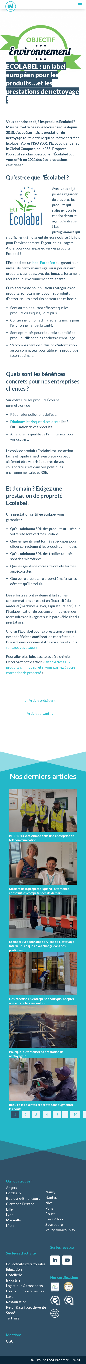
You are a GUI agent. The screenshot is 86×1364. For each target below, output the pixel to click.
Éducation (14, 1269)
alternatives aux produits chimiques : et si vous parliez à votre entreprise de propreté (40, 667)
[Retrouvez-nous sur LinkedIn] (55, 1260)
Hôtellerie (14, 1275)
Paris (49, 1208)
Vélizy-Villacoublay (60, 1230)
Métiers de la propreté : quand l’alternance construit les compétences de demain (39, 891)
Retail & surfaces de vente (26, 1307)
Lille (9, 1209)
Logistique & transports (24, 1285)
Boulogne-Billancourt (23, 1198)
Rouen (50, 1213)
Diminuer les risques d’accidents (35, 421)
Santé (10, 1312)
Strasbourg (54, 1224)
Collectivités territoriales (25, 1264)
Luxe (9, 1296)
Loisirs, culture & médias (25, 1291)
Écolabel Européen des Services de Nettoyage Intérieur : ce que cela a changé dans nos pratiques (41, 946)
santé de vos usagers (22, 647)
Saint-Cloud (54, 1219)
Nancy (50, 1192)
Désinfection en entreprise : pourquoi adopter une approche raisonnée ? (41, 1001)
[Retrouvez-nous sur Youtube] (67, 1260)
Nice (49, 1203)
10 (75, 1114)
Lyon (9, 1214)
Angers (11, 1187)
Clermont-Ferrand (20, 1204)
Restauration (16, 1302)
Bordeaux (13, 1193)
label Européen (43, 262)
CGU (10, 1341)
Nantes (51, 1197)
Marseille (13, 1220)
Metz (10, 1225)
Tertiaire (12, 1318)
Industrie (13, 1280)
